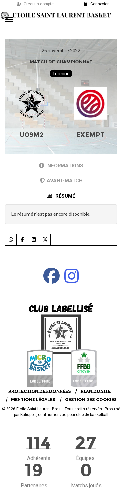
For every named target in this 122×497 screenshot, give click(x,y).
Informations (64, 166)
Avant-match (65, 181)
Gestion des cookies (91, 399)
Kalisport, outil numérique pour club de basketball (64, 414)
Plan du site (96, 390)
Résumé (64, 196)
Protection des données (39, 390)
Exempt (90, 135)
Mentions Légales (33, 399)
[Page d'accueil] (61, 339)
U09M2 (32, 135)
